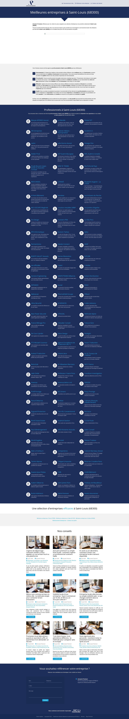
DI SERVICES (62, 303)
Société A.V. (88, 131)
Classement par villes (84, 562)
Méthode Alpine (90, 314)
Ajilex (86, 232)
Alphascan (35, 294)
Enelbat (60, 400)
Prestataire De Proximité (36, 562)
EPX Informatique (37, 232)
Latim (33, 143)
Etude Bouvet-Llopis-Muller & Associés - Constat (38, 167)
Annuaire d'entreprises (58, 605)
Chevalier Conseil (64, 323)
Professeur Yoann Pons (66, 373)
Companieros (63, 451)
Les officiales (35, 265)
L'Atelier (87, 265)
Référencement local (67, 604)
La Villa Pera (88, 220)
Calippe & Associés (64, 461)
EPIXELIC (77, 716)
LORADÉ (61, 182)
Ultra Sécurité (36, 303)
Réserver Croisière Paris (93, 461)
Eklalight (87, 333)
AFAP (86, 244)
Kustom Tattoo (63, 232)
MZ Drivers (62, 391)
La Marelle (61, 120)
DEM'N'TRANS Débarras (66, 276)
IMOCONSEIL (35, 182)
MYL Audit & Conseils (92, 154)
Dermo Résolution (64, 256)
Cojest (60, 265)
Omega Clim (88, 143)
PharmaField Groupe (65, 294)
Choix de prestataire (40, 605)
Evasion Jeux (62, 353)
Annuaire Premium (30, 607)
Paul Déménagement (39, 430)
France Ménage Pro (38, 323)
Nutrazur (87, 411)
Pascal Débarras (37, 400)
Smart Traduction (91, 342)
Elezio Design (62, 333)
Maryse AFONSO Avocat (40, 120)
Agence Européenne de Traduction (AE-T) (66, 343)
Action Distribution (91, 276)
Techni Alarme (36, 461)
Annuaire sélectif (83, 605)
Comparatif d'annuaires (66, 562)
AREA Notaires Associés (66, 430)
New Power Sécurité (38, 314)
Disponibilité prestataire (95, 560)
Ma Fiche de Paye (90, 166)
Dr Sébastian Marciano (66, 364)
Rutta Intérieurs (37, 493)
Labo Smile (35, 373)
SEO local (66, 605)
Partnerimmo (36, 244)
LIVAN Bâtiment (90, 472)
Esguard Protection (38, 411)
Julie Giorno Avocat (65, 143)
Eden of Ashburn (37, 451)
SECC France (89, 364)
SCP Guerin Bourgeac (66, 154)
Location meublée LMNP (67, 207)
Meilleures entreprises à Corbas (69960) (85, 518)
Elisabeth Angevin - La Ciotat (92, 182)
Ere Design (35, 220)
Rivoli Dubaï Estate (38, 420)
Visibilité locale (58, 604)
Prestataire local (40, 646)
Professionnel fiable (57, 563)
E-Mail (30, 685)
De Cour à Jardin (37, 333)
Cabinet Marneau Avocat (93, 451)
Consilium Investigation (93, 373)
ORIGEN (87, 382)
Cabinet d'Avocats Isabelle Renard (91, 401)
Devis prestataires (58, 646)
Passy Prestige (89, 391)
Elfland (86, 294)
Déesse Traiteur (90, 440)
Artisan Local (39, 560)
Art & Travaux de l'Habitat (90, 354)
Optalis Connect (64, 244)
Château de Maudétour (93, 483)
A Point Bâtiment (37, 195)
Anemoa (34, 382)
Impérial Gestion (64, 420)
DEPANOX (34, 285)
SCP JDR (87, 256)
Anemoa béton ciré (65, 382)
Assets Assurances (91, 493)
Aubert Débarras (37, 483)
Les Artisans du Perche (92, 195)
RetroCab (34, 364)
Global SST (88, 120)
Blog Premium (89, 716)
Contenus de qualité (72, 520)
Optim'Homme (63, 493)
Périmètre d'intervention (68, 647)
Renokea (61, 195)
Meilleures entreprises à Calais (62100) (65, 518)
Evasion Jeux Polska (38, 472)
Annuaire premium (58, 560)
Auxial (60, 285)
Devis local (90, 605)
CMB (59, 472)
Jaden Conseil (89, 430)
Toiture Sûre (89, 323)
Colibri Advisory (90, 303)
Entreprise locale (67, 560)
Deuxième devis (31, 646)
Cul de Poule (89, 420)
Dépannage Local (32, 560)
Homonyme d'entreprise (41, 604)
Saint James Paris (64, 483)
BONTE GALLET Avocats (40, 256)
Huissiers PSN (63, 220)
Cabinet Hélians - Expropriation (64, 132)
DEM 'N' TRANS (63, 166)
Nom (30, 680)
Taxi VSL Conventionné (66, 411)
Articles (83, 716)
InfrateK (61, 440)
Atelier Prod (35, 154)
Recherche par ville (30, 605)
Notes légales (39, 716)
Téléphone (48, 680)
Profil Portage (36, 391)
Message (31, 691)
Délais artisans (93, 562)
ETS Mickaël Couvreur (39, 342)
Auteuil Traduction (38, 353)
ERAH (86, 285)
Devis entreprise (93, 646)
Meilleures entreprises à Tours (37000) (46, 518)
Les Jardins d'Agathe (91, 207)
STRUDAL (61, 314)
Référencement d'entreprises (59, 520)
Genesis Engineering (38, 276)
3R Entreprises (36, 131)
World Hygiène (36, 440)
